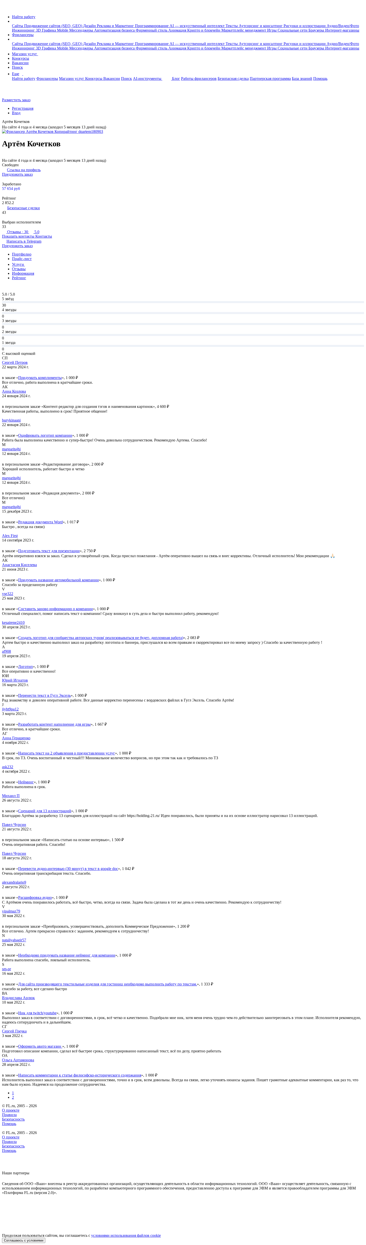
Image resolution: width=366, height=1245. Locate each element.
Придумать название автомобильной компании (58, 580)
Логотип (25, 666)
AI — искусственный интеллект (198, 26)
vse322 (7, 594)
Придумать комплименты (40, 378)
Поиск (17, 67)
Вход (16, 113)
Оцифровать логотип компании (45, 435)
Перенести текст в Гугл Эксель (44, 695)
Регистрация (22, 108)
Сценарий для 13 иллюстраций (44, 811)
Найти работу (23, 17)
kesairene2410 (13, 622)
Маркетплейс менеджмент (244, 30)
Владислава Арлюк (18, 998)
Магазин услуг (25, 54)
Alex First (10, 536)
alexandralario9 (14, 882)
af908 (6, 651)
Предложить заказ (17, 174)
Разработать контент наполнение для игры (54, 724)
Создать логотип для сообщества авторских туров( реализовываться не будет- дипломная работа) (100, 638)
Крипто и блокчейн (204, 30)
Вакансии (20, 63)
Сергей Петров (15, 362)
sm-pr (6, 969)
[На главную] (6, 8)
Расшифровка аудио (35, 897)
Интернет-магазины (342, 30)
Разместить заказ (16, 100)
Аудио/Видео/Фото (343, 26)
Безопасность (13, 1119)
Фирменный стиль (152, 30)
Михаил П (11, 796)
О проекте (10, 1110)
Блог (176, 78)
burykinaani (11, 420)
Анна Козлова (14, 391)
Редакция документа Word (40, 522)
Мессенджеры (81, 30)
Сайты (18, 26)
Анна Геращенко (16, 738)
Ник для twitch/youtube (37, 1013)
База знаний (302, 78)
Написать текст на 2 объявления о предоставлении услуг (66, 753)
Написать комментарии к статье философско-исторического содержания (79, 1075)
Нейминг (26, 782)
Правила (9, 1115)
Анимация (177, 30)
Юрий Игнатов (15, 680)
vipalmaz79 (11, 911)
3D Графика (46, 30)
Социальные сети (293, 30)
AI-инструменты (147, 78)
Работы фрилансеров (199, 78)
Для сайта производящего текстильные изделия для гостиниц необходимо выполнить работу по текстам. (107, 984)
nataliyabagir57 (14, 940)
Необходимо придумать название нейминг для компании (66, 955)
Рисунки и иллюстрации (305, 26)
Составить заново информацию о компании (55, 609)
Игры (272, 30)
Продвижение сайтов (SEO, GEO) (53, 26)
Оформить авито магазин (40, 1046)
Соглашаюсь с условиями (23, 1240)
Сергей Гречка (14, 1031)
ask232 (7, 767)
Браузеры (316, 30)
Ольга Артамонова (18, 1060)
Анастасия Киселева (19, 565)
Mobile (63, 30)
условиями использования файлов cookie (126, 1235)
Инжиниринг (24, 30)
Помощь (320, 78)
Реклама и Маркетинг (116, 26)
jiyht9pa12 (10, 709)
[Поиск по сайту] (16, 91)
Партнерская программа (270, 78)
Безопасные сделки (23, 208)
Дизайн (90, 26)
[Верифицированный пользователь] (33, 122)
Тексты (232, 26)
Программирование (152, 26)
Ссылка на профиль (24, 170)
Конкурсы (20, 58)
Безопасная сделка (233, 78)
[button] (13, 21)
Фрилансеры (23, 35)
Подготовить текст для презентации (49, 551)
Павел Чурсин (14, 824)
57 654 (11, 188)
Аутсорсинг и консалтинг (261, 26)
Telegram (23, 241)
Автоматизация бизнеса (115, 30)
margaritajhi (11, 449)
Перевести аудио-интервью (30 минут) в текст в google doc (68, 868)
